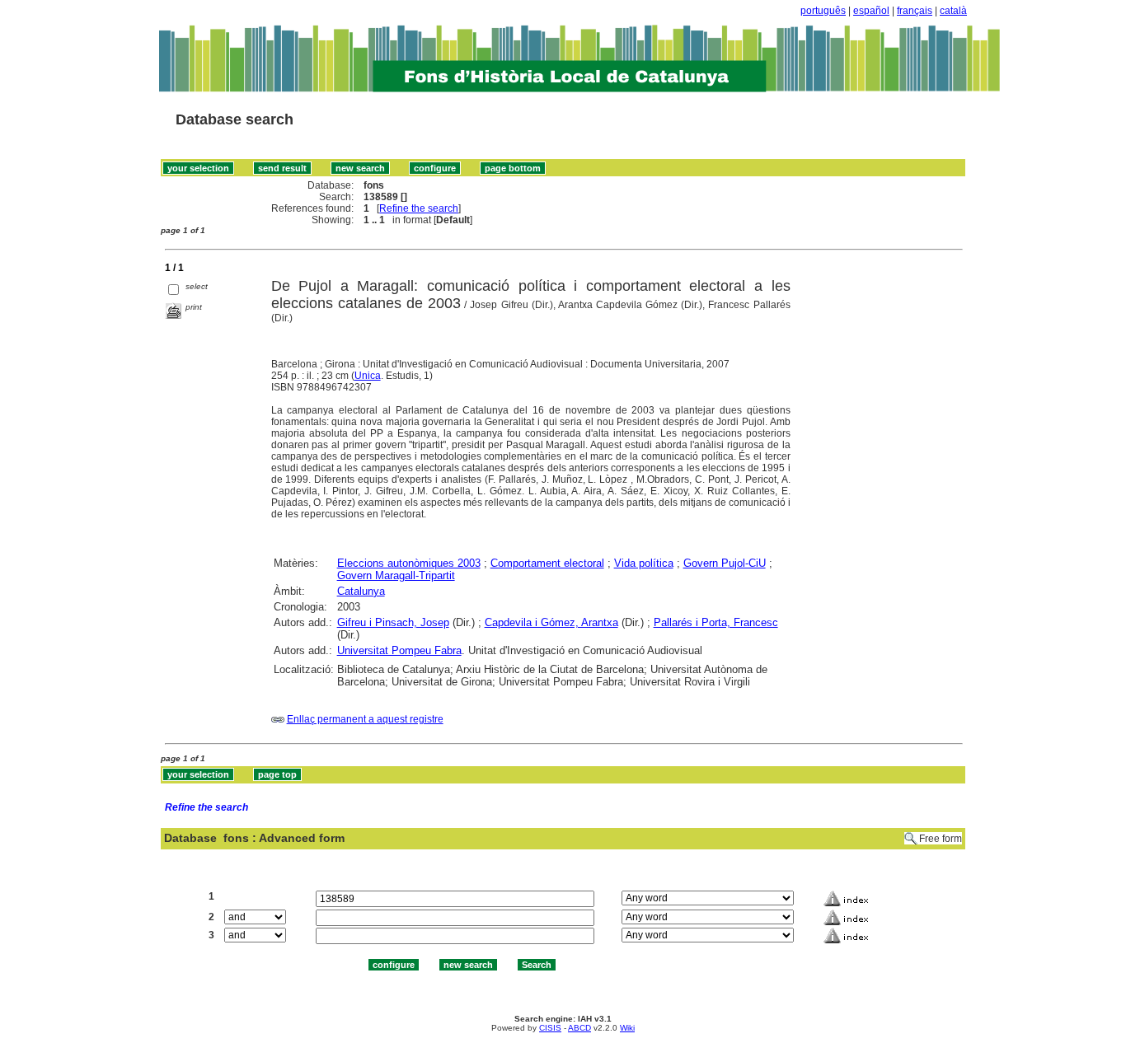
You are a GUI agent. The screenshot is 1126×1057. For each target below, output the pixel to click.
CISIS (550, 1027)
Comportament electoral (547, 563)
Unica (367, 375)
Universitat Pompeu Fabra (399, 650)
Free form (940, 838)
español (871, 10)
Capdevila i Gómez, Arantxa (551, 622)
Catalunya (361, 591)
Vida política (643, 563)
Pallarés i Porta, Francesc (716, 622)
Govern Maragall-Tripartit (396, 575)
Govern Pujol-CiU (724, 563)
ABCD (579, 1027)
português (823, 10)
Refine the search (418, 208)
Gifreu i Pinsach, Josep (393, 622)
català (953, 10)
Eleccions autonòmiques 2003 (409, 563)
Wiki (627, 1027)
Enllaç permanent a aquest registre (365, 719)
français (914, 10)
